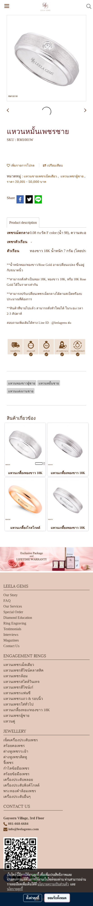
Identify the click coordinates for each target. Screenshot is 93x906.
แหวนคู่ (9, 721)
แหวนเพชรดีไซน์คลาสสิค (23, 670)
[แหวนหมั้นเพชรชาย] (46, 58)
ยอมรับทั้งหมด (57, 898)
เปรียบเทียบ (54, 165)
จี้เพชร (8, 763)
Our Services (12, 606)
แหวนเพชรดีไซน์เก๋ (18, 687)
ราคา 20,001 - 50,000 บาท (26, 181)
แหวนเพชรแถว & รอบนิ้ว (23, 699)
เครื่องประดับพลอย (18, 780)
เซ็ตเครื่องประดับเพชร (20, 740)
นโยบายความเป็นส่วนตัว (53, 884)
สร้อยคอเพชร (14, 746)
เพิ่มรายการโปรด (22, 165)
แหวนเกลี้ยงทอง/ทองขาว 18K (26, 710)
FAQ (7, 601)
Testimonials (12, 629)
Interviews (10, 635)
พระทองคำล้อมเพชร (19, 791)
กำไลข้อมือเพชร (16, 768)
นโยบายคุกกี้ (15, 889)
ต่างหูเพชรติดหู (15, 757)
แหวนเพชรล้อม (15, 676)
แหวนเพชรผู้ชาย (72, 176)
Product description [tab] (23, 222)
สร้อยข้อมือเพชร (16, 774)
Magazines (11, 640)
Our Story (10, 595)
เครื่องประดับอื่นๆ (17, 797)
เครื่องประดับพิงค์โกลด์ (21, 785)
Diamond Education (17, 618)
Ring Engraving (14, 623)
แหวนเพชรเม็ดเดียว (18, 665)
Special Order (13, 612)
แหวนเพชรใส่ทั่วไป (18, 704)
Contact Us (11, 646)
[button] (87, 6)
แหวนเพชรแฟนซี (16, 693)
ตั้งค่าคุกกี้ (32, 898)
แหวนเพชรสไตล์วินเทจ (21, 682)
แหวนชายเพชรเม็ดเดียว (41, 176)
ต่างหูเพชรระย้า (15, 751)
